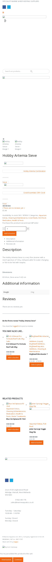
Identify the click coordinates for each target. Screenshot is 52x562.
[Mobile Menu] (4, 12)
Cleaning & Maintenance (18, 218)
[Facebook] (4, 7)
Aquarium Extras (12, 409)
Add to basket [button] (13, 357)
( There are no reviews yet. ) (13, 208)
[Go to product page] (16, 337)
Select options (36, 364)
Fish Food (42, 218)
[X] (9, 7)
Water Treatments (18, 416)
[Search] (31, 71)
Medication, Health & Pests (13, 220)
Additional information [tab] (15, 241)
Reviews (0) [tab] (10, 244)
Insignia (15, 542)
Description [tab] (10, 239)
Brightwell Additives (37, 344)
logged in (16, 326)
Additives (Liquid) (36, 341)
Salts (8, 341)
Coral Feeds (33, 218)
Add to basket (9, 233)
